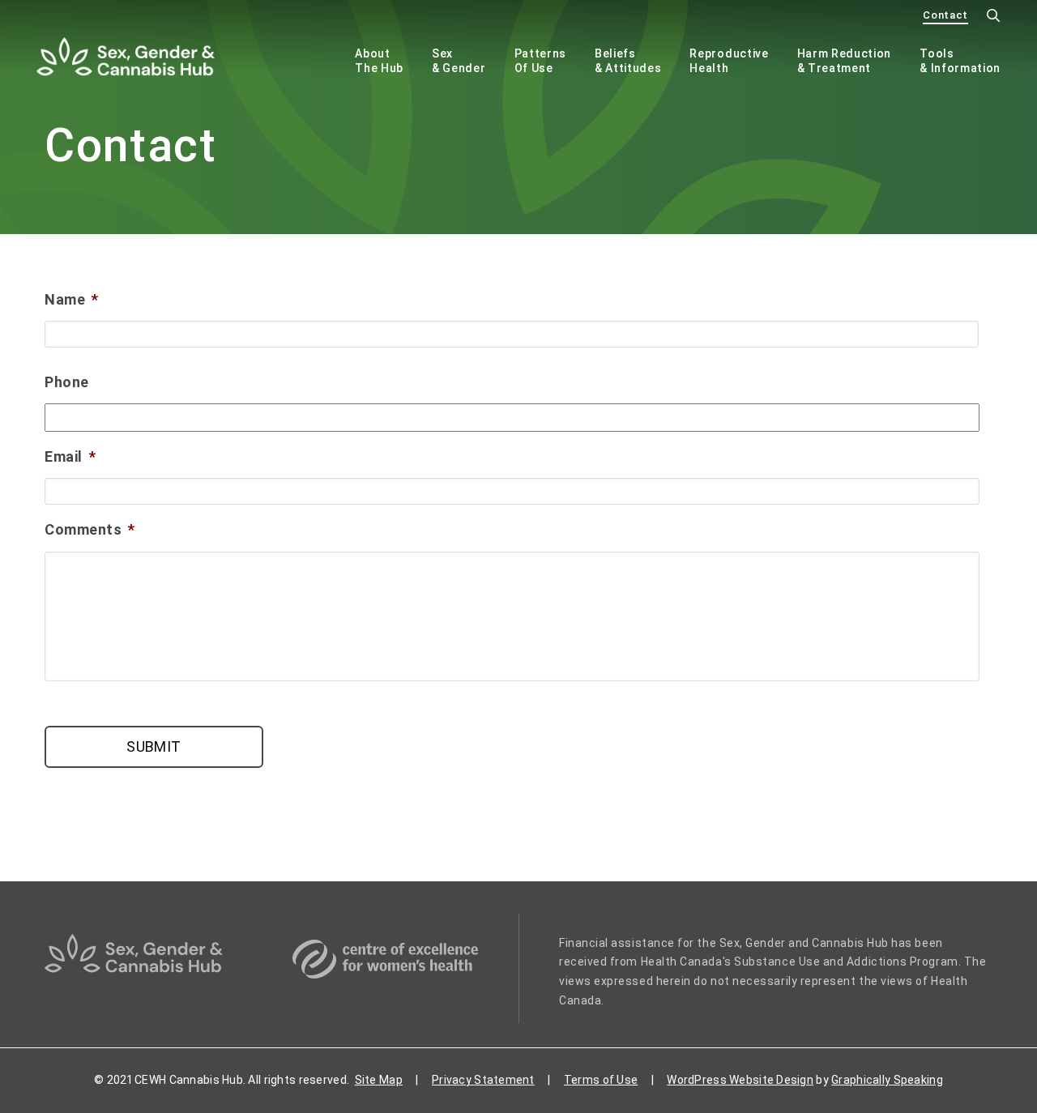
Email (70, 456)
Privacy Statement (483, 1079)
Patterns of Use (540, 61)
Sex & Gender (458, 61)
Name (72, 299)
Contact (945, 15)
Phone (67, 381)
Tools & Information (960, 61)
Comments (90, 529)
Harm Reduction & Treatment (844, 61)
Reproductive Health (728, 61)
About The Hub (379, 61)
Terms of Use (601, 1079)
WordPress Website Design (740, 1079)
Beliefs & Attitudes (628, 61)
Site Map (379, 1079)
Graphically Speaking (887, 1079)
